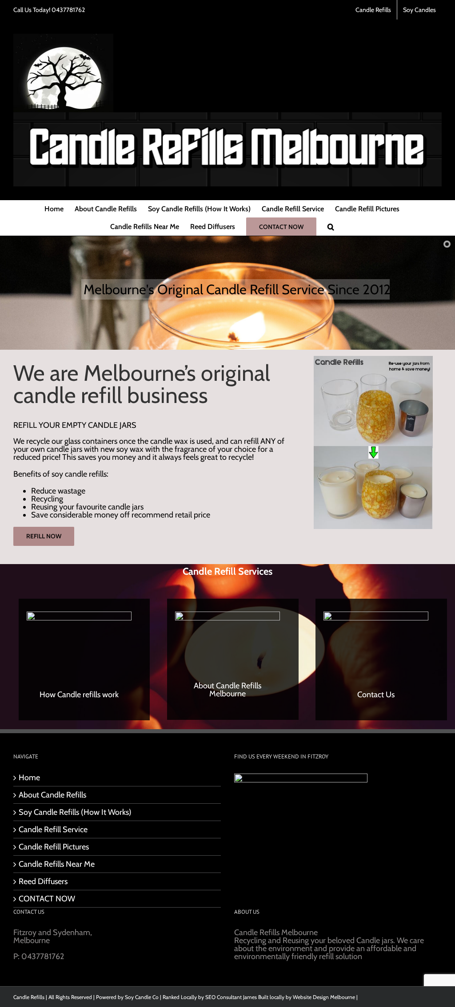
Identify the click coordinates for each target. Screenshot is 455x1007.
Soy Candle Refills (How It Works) (75, 812)
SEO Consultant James (231, 997)
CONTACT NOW (47, 899)
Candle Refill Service (53, 829)
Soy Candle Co (142, 997)
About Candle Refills (52, 795)
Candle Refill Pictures (54, 847)
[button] (330, 227)
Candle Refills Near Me (57, 864)
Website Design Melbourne (324, 997)
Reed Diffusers (43, 881)
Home (29, 778)
